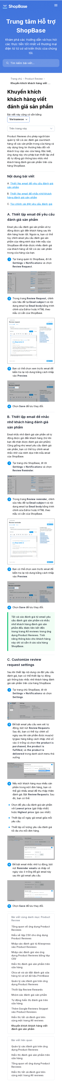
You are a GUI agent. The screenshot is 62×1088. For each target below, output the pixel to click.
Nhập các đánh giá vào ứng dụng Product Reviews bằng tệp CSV (30, 955)
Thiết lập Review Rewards (27, 989)
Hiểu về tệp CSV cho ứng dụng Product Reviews (29, 937)
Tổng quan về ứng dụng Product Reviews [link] (30, 1065)
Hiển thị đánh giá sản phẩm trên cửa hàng (30, 966)
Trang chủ (16, 78)
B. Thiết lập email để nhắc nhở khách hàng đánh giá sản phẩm (28, 422)
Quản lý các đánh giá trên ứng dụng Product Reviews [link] (29, 1048)
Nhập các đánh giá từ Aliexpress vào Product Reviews (30, 945)
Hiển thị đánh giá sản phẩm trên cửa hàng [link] (30, 1057)
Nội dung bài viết (23, 176)
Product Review (34, 78)
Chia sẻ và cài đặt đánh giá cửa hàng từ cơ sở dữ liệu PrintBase (30, 974)
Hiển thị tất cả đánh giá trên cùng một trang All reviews (28, 1019)
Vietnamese (16, 119)
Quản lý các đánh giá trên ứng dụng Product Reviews (29, 983)
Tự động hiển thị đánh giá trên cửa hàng (29, 1002)
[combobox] (27, 128)
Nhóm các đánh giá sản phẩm (29, 994)
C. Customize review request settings (24, 662)
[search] (32, 63)
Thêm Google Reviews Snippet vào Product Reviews (29, 1010)
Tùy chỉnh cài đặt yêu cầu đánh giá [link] (31, 204)
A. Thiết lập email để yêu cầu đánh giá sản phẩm (31, 217)
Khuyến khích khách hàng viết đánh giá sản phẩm (29, 1027)
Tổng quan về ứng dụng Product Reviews (30, 928)
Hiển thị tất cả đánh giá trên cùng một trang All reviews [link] (28, 1074)
